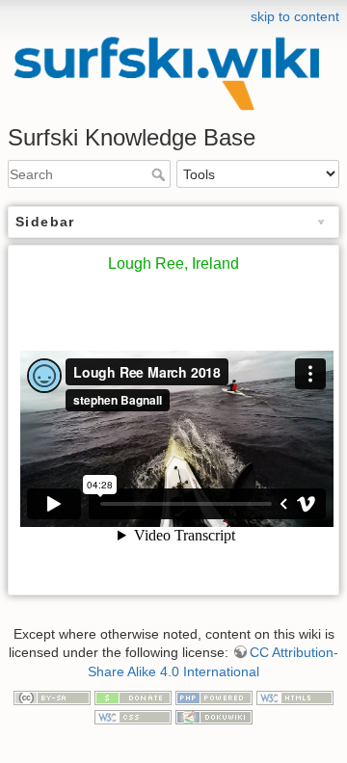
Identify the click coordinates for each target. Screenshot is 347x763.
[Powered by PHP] (214, 696)
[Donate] (133, 696)
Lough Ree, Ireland (173, 263)
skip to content (295, 16)
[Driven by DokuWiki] (214, 716)
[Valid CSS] (133, 716)
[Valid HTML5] (295, 696)
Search (160, 174)
